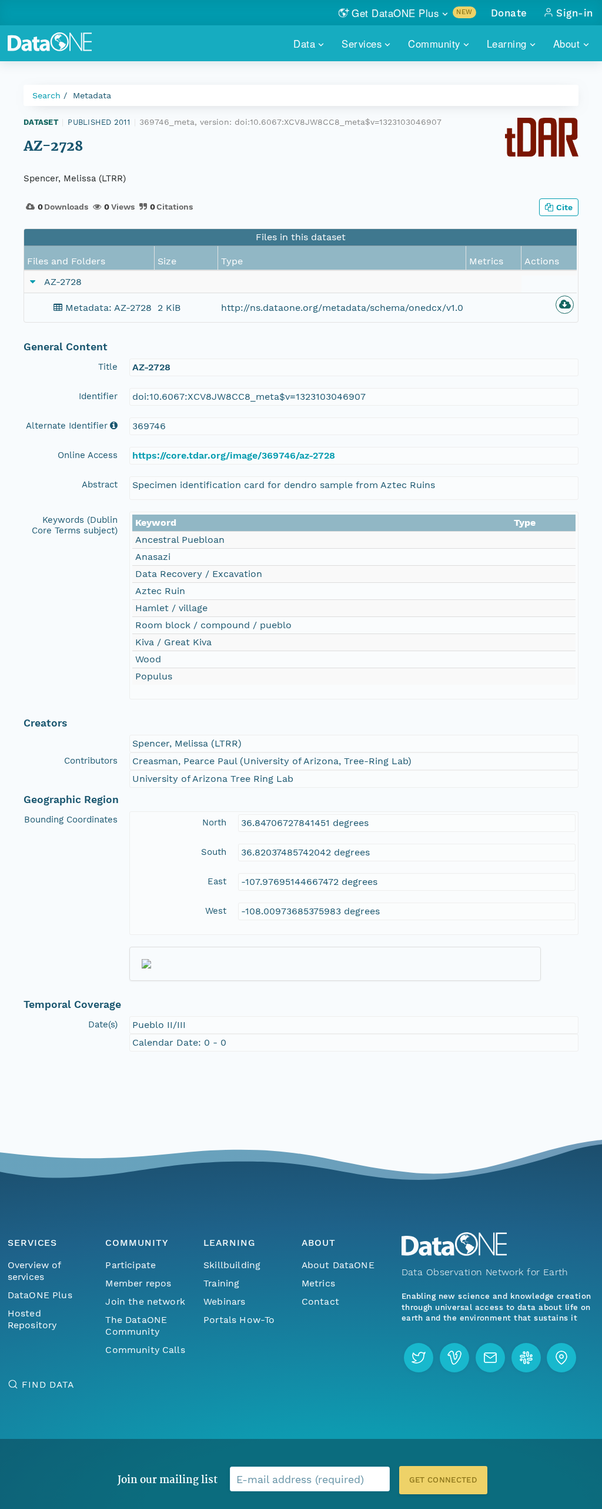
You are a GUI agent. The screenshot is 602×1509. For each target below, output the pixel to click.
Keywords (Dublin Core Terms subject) (75, 525)
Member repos (138, 1283)
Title (108, 367)
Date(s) (103, 1024)
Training (221, 1283)
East (217, 881)
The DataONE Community (136, 1325)
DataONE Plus (40, 1295)
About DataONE (338, 1265)
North (214, 822)
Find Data (48, 1384)
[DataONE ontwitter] (418, 1357)
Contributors (91, 760)
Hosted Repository (32, 1319)
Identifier (98, 396)
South (213, 852)
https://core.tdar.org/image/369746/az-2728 (233, 455)
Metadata (92, 95)
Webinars (224, 1301)
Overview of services (34, 1270)
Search (46, 95)
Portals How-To (239, 1319)
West (215, 911)
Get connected (443, 1479)
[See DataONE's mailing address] (561, 1357)
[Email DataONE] (490, 1357)
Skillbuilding (231, 1265)
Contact (320, 1301)
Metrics (318, 1283)
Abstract (100, 484)
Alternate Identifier (67, 425)
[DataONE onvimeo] (454, 1357)
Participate (130, 1265)
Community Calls (145, 1349)
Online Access (88, 455)
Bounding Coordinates (71, 819)
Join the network (145, 1301)
